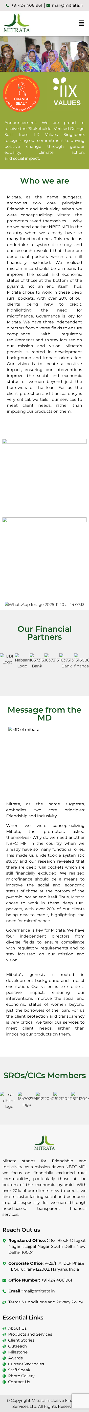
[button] (82, 23)
